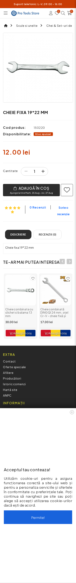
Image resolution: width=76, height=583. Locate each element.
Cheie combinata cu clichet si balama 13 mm (19, 312)
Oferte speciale (14, 367)
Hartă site (10, 390)
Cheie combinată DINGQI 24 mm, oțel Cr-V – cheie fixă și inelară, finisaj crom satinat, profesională (55, 315)
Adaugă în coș (22, 333)
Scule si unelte (27, 25)
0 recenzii (38, 207)
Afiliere (8, 372)
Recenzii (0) (47, 234)
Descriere (18, 234)
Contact (9, 361)
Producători (12, 378)
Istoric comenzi (14, 384)
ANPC (7, 395)
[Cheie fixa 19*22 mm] (38, 68)
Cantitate (10, 171)
